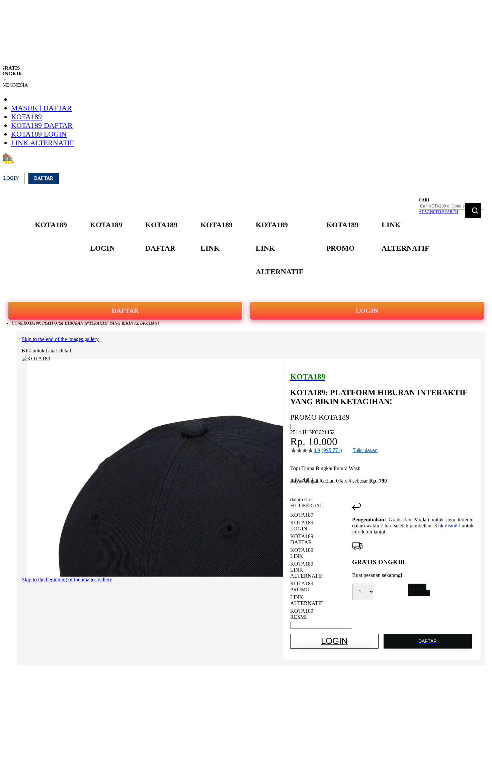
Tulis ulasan (365, 450)
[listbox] (321, 566)
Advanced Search (438, 211)
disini (450, 525)
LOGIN (367, 310)
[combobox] (451, 206)
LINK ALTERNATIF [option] (306, 600)
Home (17, 323)
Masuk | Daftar (41, 108)
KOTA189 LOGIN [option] (301, 525)
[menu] (233, 248)
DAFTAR (125, 310)
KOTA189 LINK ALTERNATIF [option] (306, 570)
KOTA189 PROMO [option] (301, 586)
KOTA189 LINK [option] (301, 553)
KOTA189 (26, 116)
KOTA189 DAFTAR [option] (301, 539)
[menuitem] (51, 225)
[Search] (473, 210)
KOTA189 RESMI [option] (301, 614)
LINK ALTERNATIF (42, 143)
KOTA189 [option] (301, 515)
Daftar (43, 178)
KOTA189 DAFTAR (42, 125)
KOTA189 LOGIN (39, 134)
